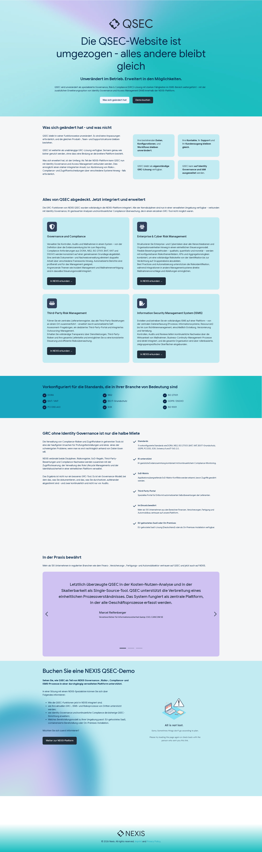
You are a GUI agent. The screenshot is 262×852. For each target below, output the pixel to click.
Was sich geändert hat (115, 100)
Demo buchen (143, 100)
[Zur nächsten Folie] (215, 614)
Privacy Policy (153, 841)
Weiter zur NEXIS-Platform (59, 740)
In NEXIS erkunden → (61, 281)
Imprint (138, 841)
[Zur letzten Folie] (47, 614)
